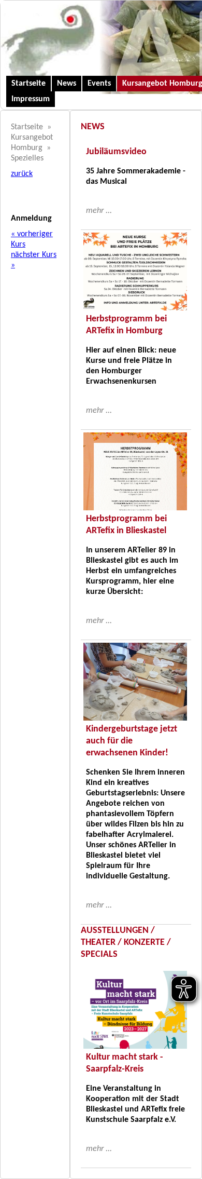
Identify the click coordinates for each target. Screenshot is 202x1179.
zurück (22, 174)
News (66, 83)
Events (99, 83)
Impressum (30, 99)
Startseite (28, 83)
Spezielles (27, 158)
